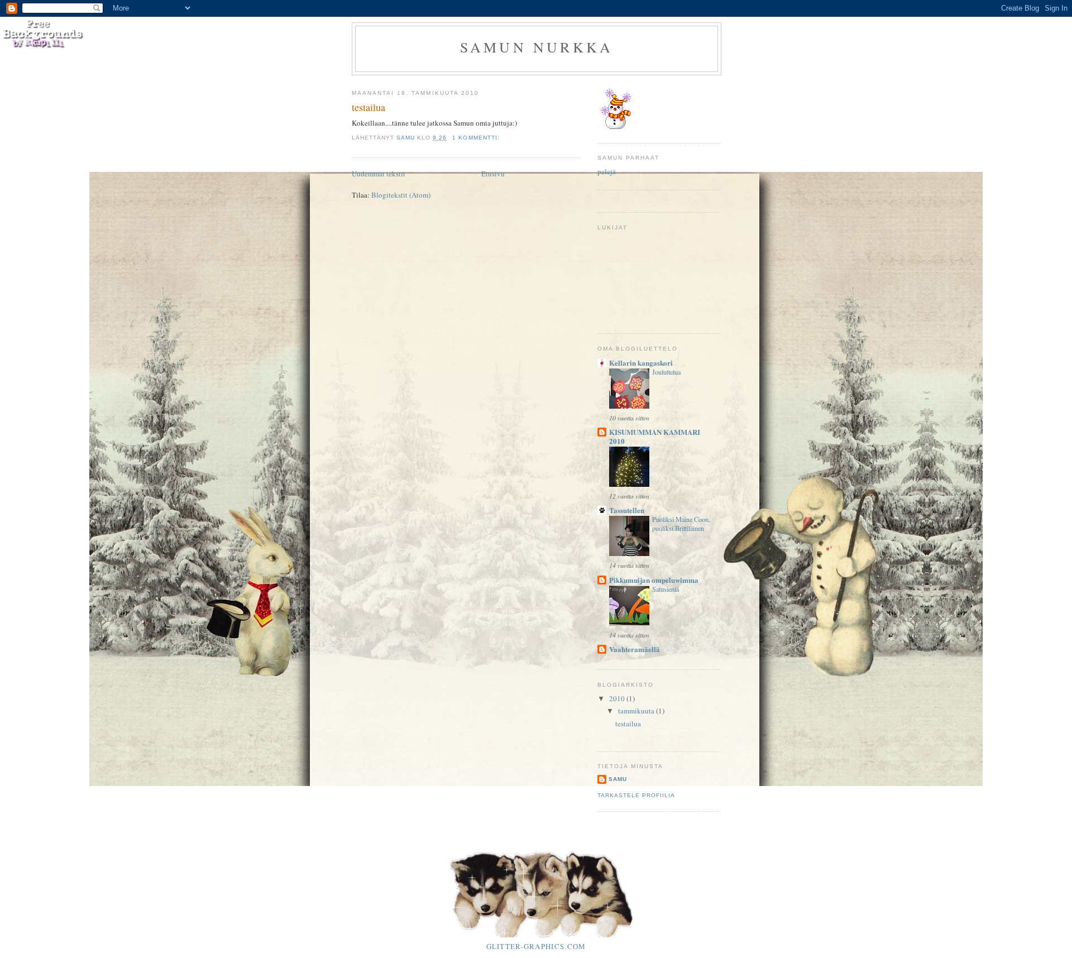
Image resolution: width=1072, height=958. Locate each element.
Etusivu (493, 174)
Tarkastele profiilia (636, 795)
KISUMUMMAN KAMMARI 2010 (654, 436)
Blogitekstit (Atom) (400, 195)
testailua (368, 107)
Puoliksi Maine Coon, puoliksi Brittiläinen (681, 524)
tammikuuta (637, 711)
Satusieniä (665, 589)
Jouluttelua (666, 371)
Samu (618, 779)
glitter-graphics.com (536, 946)
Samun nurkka (536, 46)
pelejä (606, 171)
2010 (617, 698)
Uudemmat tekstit (378, 174)
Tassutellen (626, 510)
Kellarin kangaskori (641, 362)
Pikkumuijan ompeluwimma (653, 579)
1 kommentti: (476, 138)
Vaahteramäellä (634, 649)
